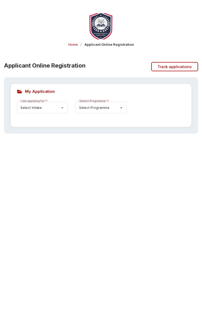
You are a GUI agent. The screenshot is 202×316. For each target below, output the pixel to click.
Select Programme (93, 101)
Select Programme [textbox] (94, 107)
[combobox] (42, 107)
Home (73, 44)
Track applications (175, 66)
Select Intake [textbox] (31, 107)
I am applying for (34, 101)
